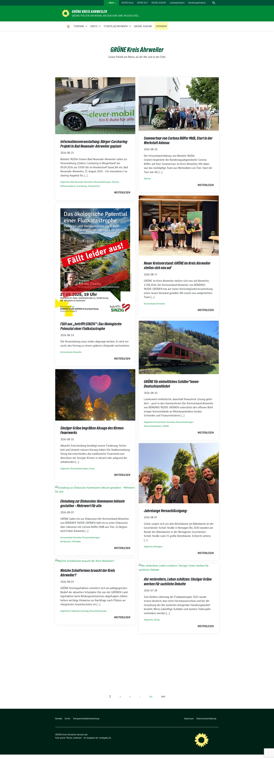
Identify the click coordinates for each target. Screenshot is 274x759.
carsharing (82, 186)
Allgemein (65, 182)
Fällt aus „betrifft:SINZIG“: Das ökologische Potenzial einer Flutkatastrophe (91, 326)
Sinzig (91, 468)
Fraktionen (75, 611)
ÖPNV (166, 426)
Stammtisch (94, 186)
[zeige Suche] (213, 3)
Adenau (147, 178)
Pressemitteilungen (102, 182)
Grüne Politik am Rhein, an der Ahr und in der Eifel (105, 15)
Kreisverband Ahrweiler (154, 303)
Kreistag (84, 611)
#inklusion (66, 541)
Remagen (158, 546)
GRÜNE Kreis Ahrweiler (89, 11)
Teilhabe (77, 541)
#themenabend (68, 186)
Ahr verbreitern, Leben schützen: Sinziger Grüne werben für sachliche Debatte (178, 581)
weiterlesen (122, 192)
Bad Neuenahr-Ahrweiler (81, 182)
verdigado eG (105, 737)
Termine (115, 182)
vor (163, 696)
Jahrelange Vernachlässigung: (165, 510)
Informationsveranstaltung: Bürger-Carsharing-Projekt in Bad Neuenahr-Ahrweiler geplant (94, 143)
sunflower (77, 737)
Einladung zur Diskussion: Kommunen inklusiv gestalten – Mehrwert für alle (92, 503)
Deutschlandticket (153, 426)
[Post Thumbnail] (95, 105)
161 (151, 696)
